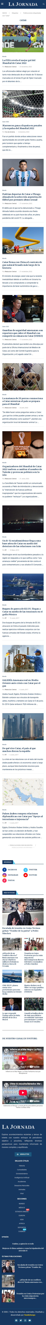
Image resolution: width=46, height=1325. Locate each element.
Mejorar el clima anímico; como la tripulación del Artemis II (23, 1249)
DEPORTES (22, 1227)
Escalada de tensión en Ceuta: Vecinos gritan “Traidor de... (30, 1266)
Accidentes (22, 1181)
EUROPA (22, 1215)
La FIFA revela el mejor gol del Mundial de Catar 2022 (18, 61)
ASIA (22, 1219)
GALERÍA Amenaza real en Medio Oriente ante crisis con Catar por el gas (21, 683)
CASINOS (21, 1231)
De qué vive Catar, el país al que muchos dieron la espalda (19, 749)
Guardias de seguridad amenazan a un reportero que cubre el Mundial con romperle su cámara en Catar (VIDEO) (22, 333)
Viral (21, 1193)
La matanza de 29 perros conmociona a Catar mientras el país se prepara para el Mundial (22, 401)
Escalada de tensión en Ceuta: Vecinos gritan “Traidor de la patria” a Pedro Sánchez (21, 931)
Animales (22, 1189)
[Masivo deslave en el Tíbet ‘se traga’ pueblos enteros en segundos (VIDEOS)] (34, 976)
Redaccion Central (11, 67)
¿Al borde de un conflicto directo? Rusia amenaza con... (30, 1281)
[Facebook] (16, 1320)
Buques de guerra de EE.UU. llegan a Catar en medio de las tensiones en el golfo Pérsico (22, 611)
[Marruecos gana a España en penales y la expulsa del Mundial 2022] (23, 103)
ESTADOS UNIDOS (21, 1211)
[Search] (43, 4)
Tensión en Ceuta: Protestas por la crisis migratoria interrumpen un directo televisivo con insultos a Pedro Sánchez (34, 958)
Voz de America (10, 132)
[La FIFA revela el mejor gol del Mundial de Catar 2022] (23, 38)
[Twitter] (20, 1320)
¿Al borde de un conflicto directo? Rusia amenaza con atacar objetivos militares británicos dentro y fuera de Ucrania (10, 959)
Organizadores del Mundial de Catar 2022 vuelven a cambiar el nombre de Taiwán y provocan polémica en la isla (22, 470)
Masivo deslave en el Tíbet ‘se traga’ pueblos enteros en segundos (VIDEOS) (34, 988)
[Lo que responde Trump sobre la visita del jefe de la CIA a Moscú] (12, 1004)
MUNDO (22, 1203)
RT (6, 550)
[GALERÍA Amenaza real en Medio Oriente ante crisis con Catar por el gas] (23, 658)
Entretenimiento (22, 1173)
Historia (22, 1166)
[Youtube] (29, 1320)
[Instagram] (25, 1320)
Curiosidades (22, 1169)
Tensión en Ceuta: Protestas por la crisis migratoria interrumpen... (30, 1296)
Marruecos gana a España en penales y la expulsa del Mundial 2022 (22, 127)
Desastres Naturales (21, 1185)
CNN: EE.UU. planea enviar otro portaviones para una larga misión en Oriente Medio (12, 989)
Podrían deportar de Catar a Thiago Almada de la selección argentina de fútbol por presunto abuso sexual (22, 197)
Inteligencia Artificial (22, 1177)
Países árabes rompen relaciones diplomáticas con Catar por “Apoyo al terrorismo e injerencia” (22, 816)
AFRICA (22, 1223)
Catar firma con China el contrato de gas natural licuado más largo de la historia (22, 265)
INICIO (4, 13)
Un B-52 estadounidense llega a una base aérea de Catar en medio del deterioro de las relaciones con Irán (21, 543)
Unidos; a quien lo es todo (23, 1244)
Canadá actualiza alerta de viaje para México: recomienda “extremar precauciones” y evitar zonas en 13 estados (33, 1017)
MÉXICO (22, 1207)
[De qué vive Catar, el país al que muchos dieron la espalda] (23, 726)
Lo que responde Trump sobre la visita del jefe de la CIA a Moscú (11, 1016)
